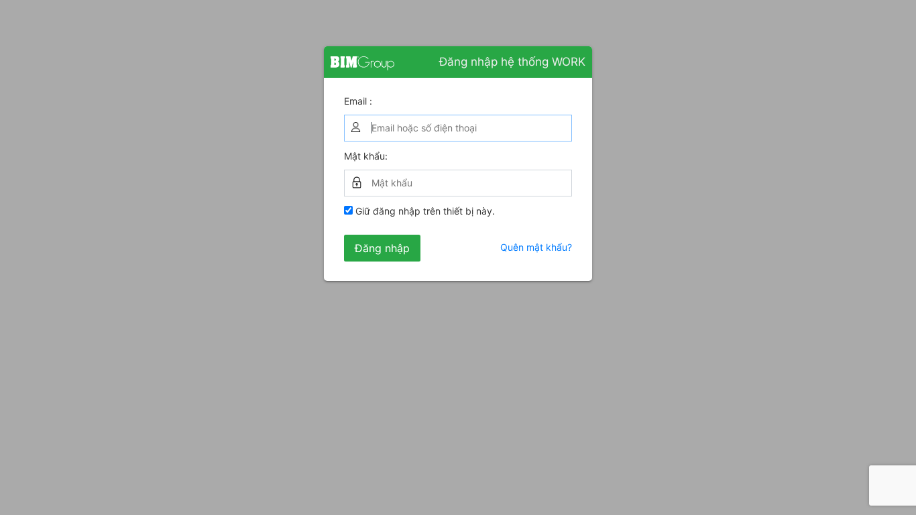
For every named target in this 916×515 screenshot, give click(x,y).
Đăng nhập (382, 248)
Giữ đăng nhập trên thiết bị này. (424, 211)
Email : (358, 101)
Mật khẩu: (366, 156)
